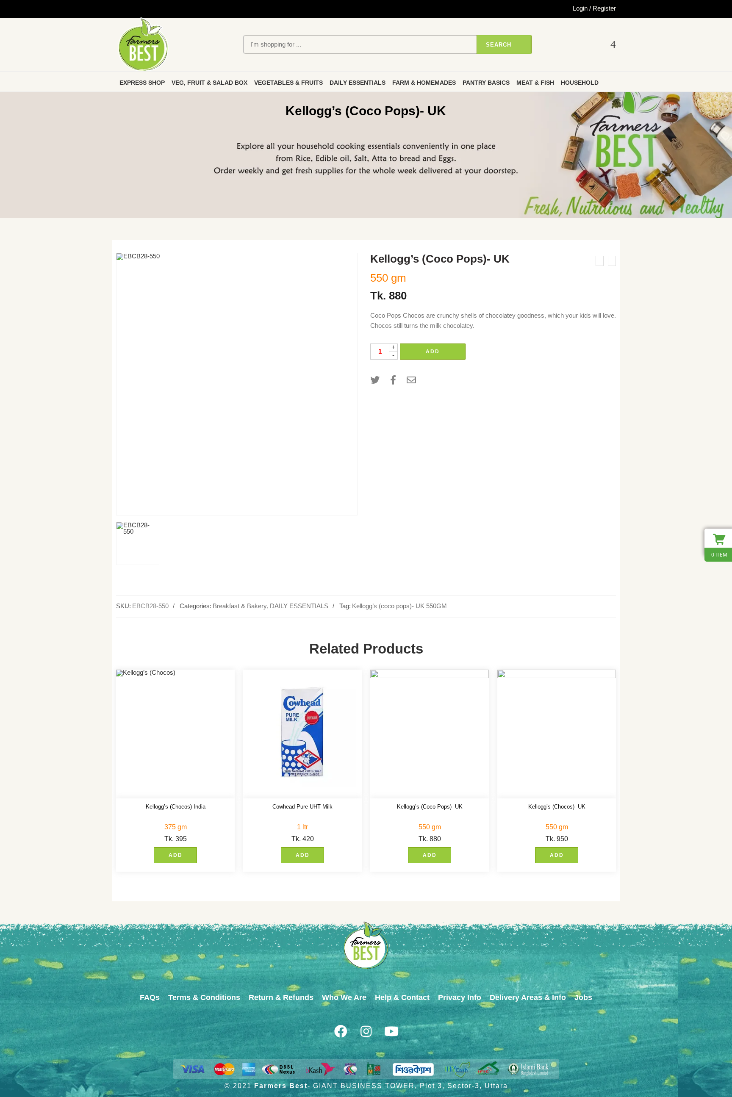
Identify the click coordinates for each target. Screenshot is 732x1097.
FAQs (150, 997)
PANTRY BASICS (486, 82)
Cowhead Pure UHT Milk (302, 806)
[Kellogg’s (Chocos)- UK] (556, 734)
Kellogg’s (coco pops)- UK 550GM (399, 606)
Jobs (583, 997)
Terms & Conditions (204, 997)
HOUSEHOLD (580, 82)
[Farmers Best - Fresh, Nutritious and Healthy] (143, 44)
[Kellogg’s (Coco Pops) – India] (600, 261)
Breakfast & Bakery (240, 606)
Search (498, 45)
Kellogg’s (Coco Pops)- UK (430, 806)
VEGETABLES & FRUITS (288, 82)
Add (433, 352)
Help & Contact (402, 997)
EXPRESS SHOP (142, 82)
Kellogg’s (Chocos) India (175, 806)
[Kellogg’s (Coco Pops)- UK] (429, 734)
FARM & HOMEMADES (424, 82)
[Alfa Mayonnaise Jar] (612, 261)
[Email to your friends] (411, 380)
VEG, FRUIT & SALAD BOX (209, 82)
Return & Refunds (281, 997)
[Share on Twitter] (375, 380)
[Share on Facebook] (393, 380)
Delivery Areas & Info (528, 997)
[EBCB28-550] (237, 384)
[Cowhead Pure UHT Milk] (302, 734)
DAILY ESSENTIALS (357, 82)
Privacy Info (459, 997)
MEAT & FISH (535, 82)
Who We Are (344, 997)
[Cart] (613, 44)
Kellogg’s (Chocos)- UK (556, 806)
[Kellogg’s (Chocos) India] (175, 734)
